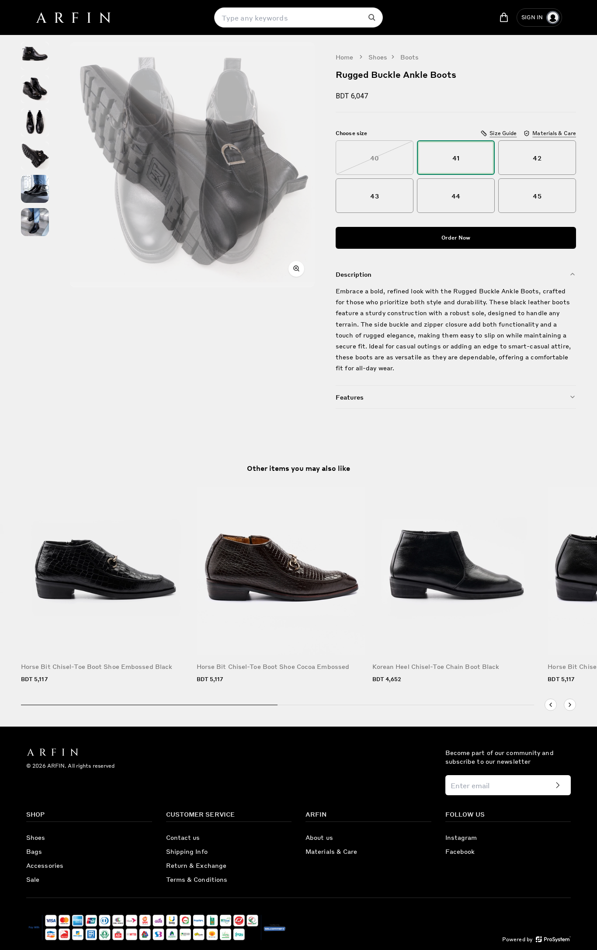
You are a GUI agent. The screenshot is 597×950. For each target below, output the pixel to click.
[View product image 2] (35, 89)
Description (353, 274)
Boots (409, 57)
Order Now (456, 237)
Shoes (378, 57)
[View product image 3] (35, 122)
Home (344, 57)
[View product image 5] (35, 189)
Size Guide (503, 133)
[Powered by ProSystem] (553, 939)
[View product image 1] (35, 56)
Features (350, 397)
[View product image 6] (35, 222)
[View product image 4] (35, 156)
